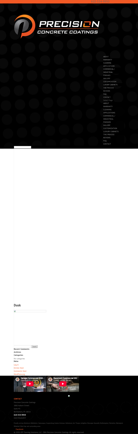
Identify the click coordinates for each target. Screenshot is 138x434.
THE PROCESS (108, 134)
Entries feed (19, 368)
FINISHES (107, 122)
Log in (16, 365)
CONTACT (107, 144)
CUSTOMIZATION (110, 128)
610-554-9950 (20, 415)
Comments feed (20, 371)
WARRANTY (107, 60)
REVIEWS (106, 91)
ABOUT (106, 103)
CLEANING (107, 63)
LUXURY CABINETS (110, 85)
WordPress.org (19, 374)
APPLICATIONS (109, 113)
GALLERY (106, 125)
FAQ (105, 141)
